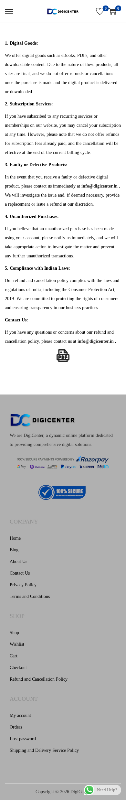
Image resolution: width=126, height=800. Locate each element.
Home (15, 538)
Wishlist (17, 644)
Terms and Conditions (30, 596)
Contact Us (20, 573)
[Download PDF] (63, 355)
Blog (14, 549)
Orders (16, 727)
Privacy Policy (23, 584)
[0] (100, 11)
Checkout (18, 667)
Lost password (23, 738)
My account (20, 715)
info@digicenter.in (99, 186)
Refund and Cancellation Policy (39, 679)
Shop (14, 632)
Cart (13, 656)
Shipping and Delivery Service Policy (44, 750)
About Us (18, 561)
